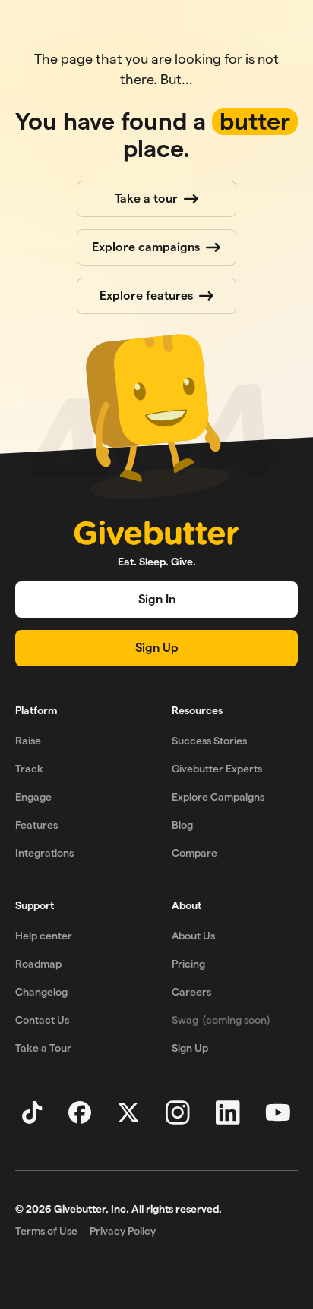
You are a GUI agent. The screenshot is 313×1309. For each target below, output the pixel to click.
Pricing (188, 964)
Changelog (41, 992)
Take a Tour (43, 1048)
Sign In (156, 599)
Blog (182, 825)
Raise (28, 741)
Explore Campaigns (218, 797)
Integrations (44, 853)
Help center (43, 936)
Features (36, 825)
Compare (194, 853)
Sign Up (157, 647)
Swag (221, 1020)
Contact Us (42, 1020)
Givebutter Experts (217, 769)
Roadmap (38, 964)
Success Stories (209, 741)
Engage (33, 797)
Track (29, 769)
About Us (193, 936)
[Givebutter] (156, 533)
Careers (191, 992)
